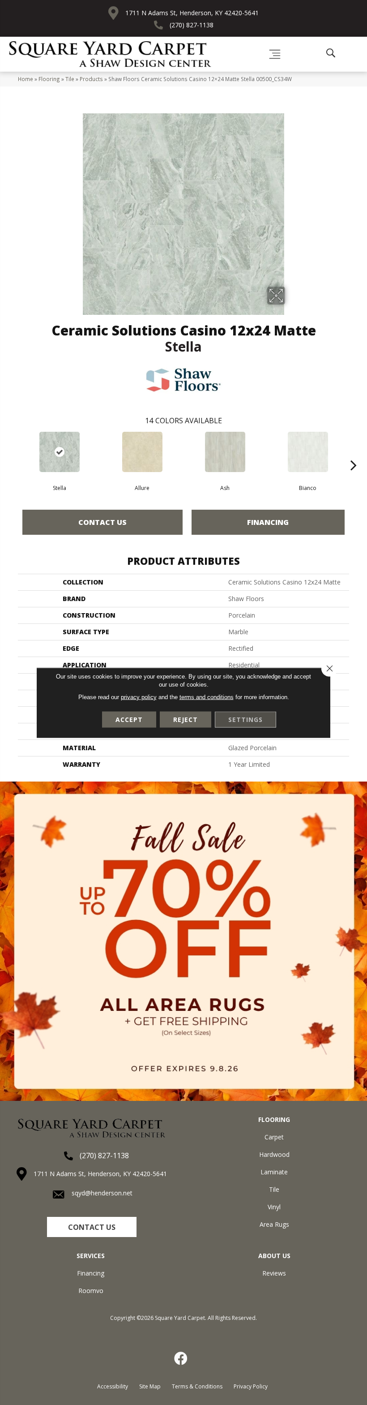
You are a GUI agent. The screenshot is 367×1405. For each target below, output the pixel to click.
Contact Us (102, 522)
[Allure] (142, 452)
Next (353, 451)
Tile (69, 78)
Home (25, 78)
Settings (245, 719)
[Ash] (225, 452)
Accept (129, 719)
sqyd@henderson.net (102, 1193)
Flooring (49, 78)
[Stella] (59, 452)
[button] (92, 1227)
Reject (185, 719)
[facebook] (181, 1358)
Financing (268, 522)
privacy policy (139, 696)
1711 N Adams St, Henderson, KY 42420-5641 (192, 13)
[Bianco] (307, 452)
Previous (13, 451)
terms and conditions (206, 696)
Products (91, 78)
